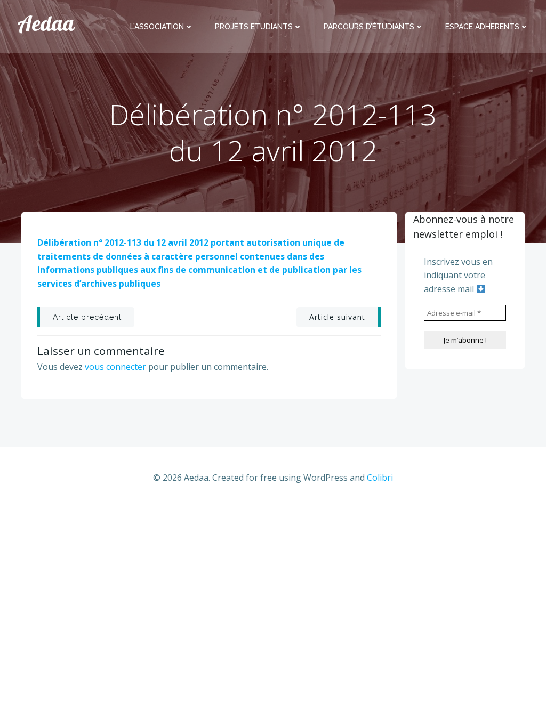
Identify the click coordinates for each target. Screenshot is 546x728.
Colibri (380, 477)
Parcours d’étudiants (369, 26)
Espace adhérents (482, 26)
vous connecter (115, 367)
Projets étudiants (254, 26)
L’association (157, 26)
